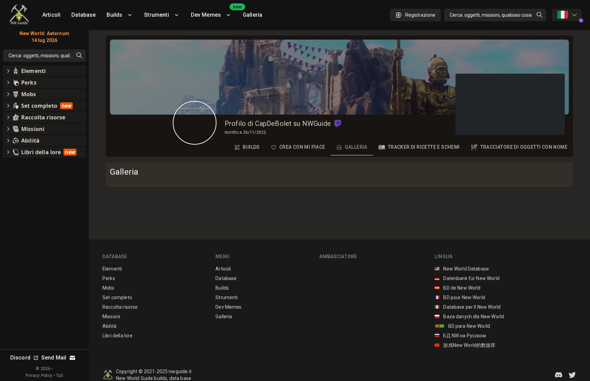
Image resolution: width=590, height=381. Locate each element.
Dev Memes (214, 12)
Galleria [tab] (356, 147)
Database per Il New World (468, 307)
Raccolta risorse (120, 307)
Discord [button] (20, 357)
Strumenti (156, 15)
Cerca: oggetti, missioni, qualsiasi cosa (491, 15)
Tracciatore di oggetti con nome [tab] (523, 147)
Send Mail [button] (53, 357)
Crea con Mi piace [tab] (302, 147)
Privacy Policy (39, 375)
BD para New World (462, 326)
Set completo (117, 297)
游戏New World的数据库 (465, 345)
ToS (59, 375)
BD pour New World (460, 297)
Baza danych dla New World (469, 316)
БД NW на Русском (460, 335)
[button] (338, 123)
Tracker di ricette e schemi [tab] (424, 147)
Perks (108, 278)
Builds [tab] (251, 147)
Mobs (108, 288)
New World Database (462, 269)
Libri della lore (117, 335)
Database (83, 15)
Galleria (252, 15)
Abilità (109, 326)
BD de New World (458, 288)
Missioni (111, 316)
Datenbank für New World (467, 278)
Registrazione (420, 15)
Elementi (112, 269)
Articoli (51, 15)
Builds (114, 15)
